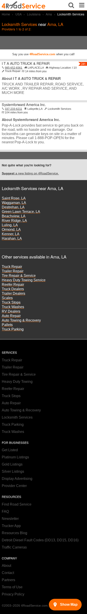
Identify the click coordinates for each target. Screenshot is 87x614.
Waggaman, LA (14, 203)
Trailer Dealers (13, 293)
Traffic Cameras (14, 547)
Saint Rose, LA (14, 198)
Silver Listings (13, 471)
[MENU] (82, 5)
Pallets (7, 325)
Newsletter (10, 519)
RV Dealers (11, 311)
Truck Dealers (13, 289)
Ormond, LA (11, 229)
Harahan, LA (12, 238)
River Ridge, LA (14, 220)
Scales (7, 298)
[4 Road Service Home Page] (23, 5)
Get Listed (10, 450)
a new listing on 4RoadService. (30, 173)
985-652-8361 (13, 67)
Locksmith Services (17, 417)
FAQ (5, 511)
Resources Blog (14, 533)
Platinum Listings (15, 457)
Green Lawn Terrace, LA (21, 212)
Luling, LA (10, 225)
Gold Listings (12, 464)
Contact (8, 573)
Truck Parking (13, 329)
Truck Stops (11, 302)
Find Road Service (16, 504)
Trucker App (11, 526)
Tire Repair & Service (19, 275)
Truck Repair (12, 267)
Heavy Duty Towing (17, 381)
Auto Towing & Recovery (21, 320)
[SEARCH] (71, 5)
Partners (8, 580)
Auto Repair (11, 316)
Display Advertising (17, 479)
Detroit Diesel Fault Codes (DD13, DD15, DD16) (40, 540)
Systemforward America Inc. (24, 104)
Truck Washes (13, 307)
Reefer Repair (13, 284)
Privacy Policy (13, 594)
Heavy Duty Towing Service (24, 280)
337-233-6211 (13, 109)
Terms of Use (12, 587)
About (6, 565)
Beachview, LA (13, 216)
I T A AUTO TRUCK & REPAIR (26, 63)
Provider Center (14, 486)
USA (18, 14)
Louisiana (34, 14)
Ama (49, 14)
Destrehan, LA (13, 207)
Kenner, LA (10, 234)
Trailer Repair (12, 271)
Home (6, 14)
